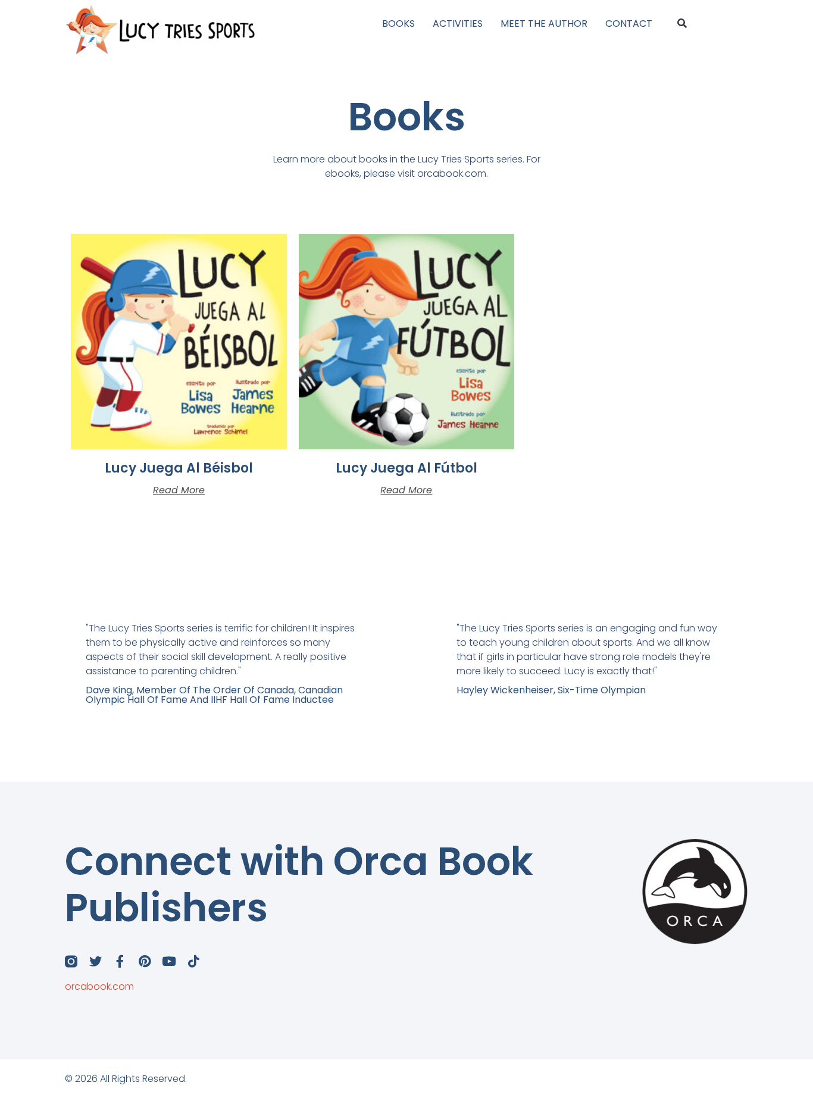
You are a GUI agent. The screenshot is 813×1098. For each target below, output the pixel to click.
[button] (682, 24)
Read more (179, 490)
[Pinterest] (144, 961)
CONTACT (628, 23)
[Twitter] (95, 961)
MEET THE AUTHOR (544, 23)
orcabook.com (99, 986)
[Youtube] (168, 961)
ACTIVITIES (458, 23)
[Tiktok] (193, 961)
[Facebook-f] (120, 961)
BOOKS (398, 23)
